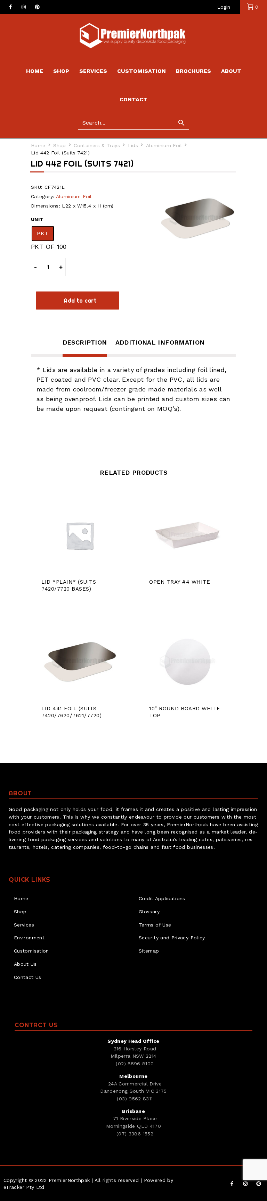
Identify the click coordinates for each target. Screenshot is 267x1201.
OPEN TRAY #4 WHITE (179, 582)
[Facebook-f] (10, 7)
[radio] (42, 233)
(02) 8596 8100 (135, 1063)
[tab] (85, 347)
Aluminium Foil (164, 145)
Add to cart (80, 300)
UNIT (37, 219)
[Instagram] (24, 7)
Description (85, 342)
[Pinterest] (37, 7)
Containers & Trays (97, 145)
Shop (59, 145)
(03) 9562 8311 (135, 1098)
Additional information (160, 342)
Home (38, 145)
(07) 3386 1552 (134, 1133)
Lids (133, 145)
